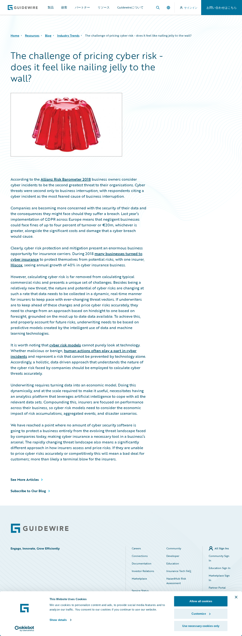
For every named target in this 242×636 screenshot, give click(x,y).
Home (15, 35)
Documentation (141, 563)
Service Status (140, 591)
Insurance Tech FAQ (178, 571)
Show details (58, 619)
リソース (104, 7)
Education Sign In (219, 568)
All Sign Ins (222, 548)
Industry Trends (68, 35)
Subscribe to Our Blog (28, 490)
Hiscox (16, 265)
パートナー (82, 7)
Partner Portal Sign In (217, 590)
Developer (172, 556)
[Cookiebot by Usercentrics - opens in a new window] (24, 628)
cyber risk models (65, 345)
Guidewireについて (130, 7)
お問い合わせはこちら (221, 7)
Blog (48, 35)
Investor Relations (143, 571)
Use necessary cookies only (201, 626)
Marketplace (139, 578)
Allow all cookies (200, 601)
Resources (32, 35)
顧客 (64, 7)
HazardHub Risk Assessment (176, 581)
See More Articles (25, 479)
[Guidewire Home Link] (40, 528)
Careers (136, 548)
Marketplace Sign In (219, 578)
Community (173, 548)
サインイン (190, 8)
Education (172, 563)
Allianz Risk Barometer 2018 (66, 179)
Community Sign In (219, 558)
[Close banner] (236, 597)
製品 (51, 7)
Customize (199, 613)
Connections (140, 556)
